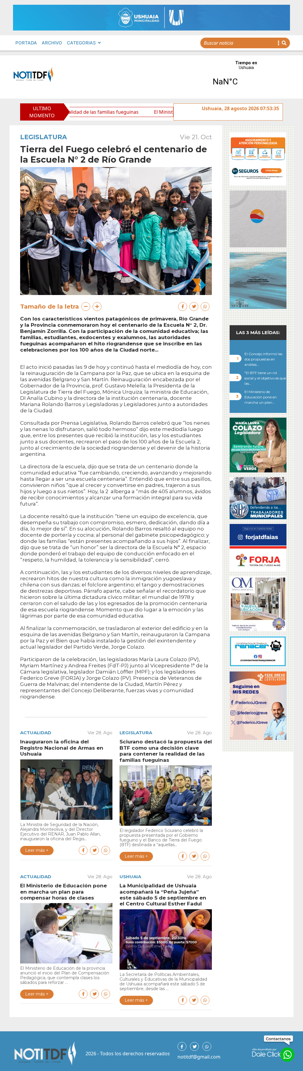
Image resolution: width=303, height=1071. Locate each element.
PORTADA (26, 43)
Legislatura (43, 137)
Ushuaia (130, 876)
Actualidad (35, 732)
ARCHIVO (52, 43)
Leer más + (37, 850)
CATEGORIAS (81, 43)
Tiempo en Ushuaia (246, 77)
